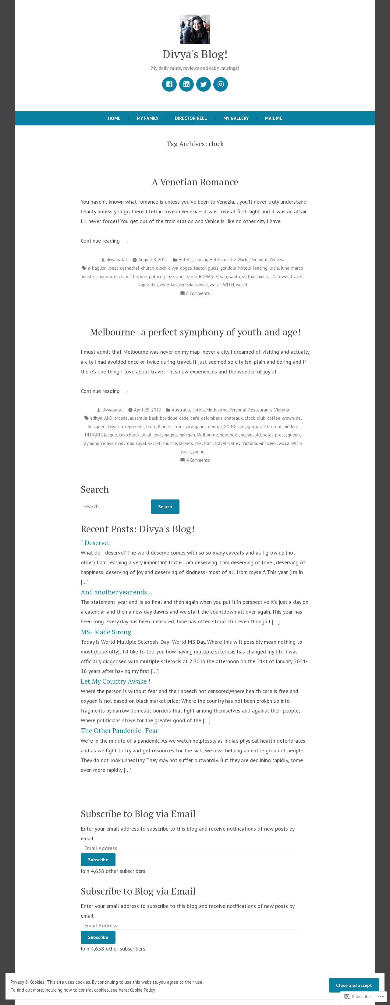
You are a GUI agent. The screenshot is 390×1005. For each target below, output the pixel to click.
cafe (194, 418)
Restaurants (260, 410)
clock (161, 268)
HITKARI (93, 435)
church (147, 268)
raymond (91, 443)
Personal (259, 259)
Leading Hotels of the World (221, 259)
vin (261, 443)
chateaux (233, 418)
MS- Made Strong (106, 632)
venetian (168, 285)
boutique (168, 418)
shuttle (169, 443)
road (130, 443)
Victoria (281, 410)
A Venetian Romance (195, 182)
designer (96, 426)
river (119, 443)
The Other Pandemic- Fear (119, 730)
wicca (283, 443)
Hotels (185, 259)
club (261, 418)
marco (297, 268)
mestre (89, 276)
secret (154, 443)
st (244, 276)
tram (208, 443)
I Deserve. (95, 542)
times (262, 276)
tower (283, 276)
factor (200, 268)
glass (213, 268)
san (223, 276)
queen (294, 435)
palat (268, 435)
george (215, 426)
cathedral (129, 268)
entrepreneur (131, 426)
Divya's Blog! (195, 53)
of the (132, 276)
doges (186, 268)
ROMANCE (208, 276)
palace (155, 276)
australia (138, 418)
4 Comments (198, 460)
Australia (181, 410)
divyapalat (117, 259)
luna (285, 268)
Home (114, 118)
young (198, 451)
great (276, 426)
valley (234, 443)
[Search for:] (116, 506)
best (113, 268)
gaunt (200, 426)
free (178, 426)
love (157, 435)
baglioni (100, 268)
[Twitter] (203, 84)
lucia (274, 268)
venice (201, 285)
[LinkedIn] (186, 84)
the (198, 443)
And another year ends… (117, 592)
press (280, 435)
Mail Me (273, 118)
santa (234, 276)
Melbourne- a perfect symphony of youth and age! (195, 332)
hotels (244, 268)
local (146, 435)
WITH (228, 285)
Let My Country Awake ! (116, 681)
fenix (151, 426)
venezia (186, 285)
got (241, 426)
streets (186, 443)
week (271, 443)
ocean (247, 435)
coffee (273, 418)
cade (184, 418)
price (183, 276)
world (241, 285)
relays (107, 443)
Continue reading (101, 241)
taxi (251, 276)
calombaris (211, 418)
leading (260, 268)
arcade (121, 418)
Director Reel (191, 118)
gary (188, 426)
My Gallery (236, 118)
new (224, 435)
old (257, 435)
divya (173, 268)
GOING (230, 426)
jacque (110, 435)
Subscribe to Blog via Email (138, 813)
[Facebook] (169, 84)
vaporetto (148, 285)
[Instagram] (220, 84)
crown (288, 418)
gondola (228, 268)
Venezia (277, 259)
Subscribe (98, 860)
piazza (170, 276)
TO (272, 276)
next (234, 435)
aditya (96, 418)
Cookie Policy (142, 990)
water (215, 285)
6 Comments (198, 294)
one (143, 276)
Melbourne (217, 410)
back (153, 418)
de (298, 418)
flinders (165, 426)
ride (193, 276)
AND (108, 418)
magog (170, 435)
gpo (250, 426)
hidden (290, 426)
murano (105, 276)
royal (141, 443)
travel (297, 276)
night (119, 276)
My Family (147, 118)
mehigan (187, 435)
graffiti (262, 426)
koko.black (129, 435)
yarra (186, 451)
